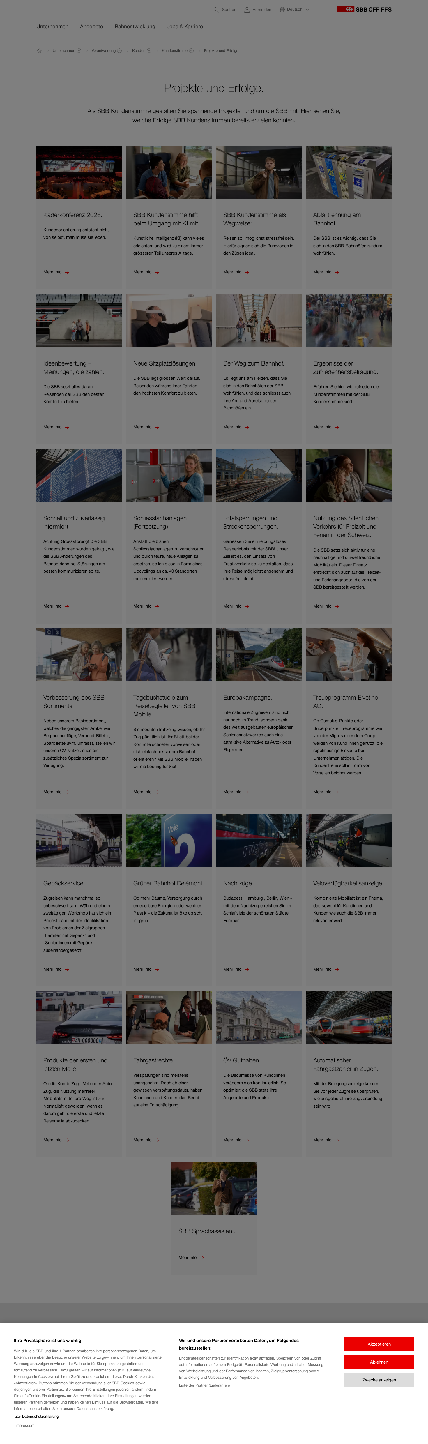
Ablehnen (379, 1362)
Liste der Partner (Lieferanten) (204, 1385)
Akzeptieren (379, 1343)
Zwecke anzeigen (379, 1379)
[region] (214, 1383)
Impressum (24, 1425)
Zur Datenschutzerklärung (37, 1416)
